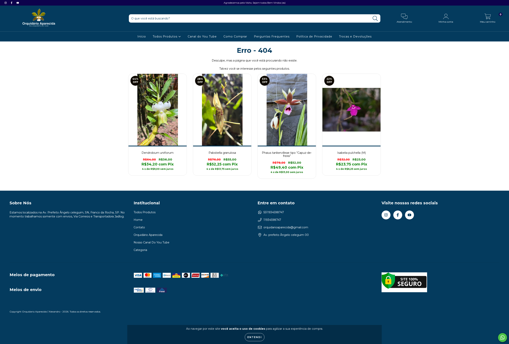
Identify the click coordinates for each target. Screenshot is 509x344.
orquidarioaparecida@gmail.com (285, 227)
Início (141, 36)
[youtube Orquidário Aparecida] (17, 3)
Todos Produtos (165, 36)
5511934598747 (273, 212)
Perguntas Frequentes (271, 36)
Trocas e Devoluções (355, 36)
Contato (139, 227)
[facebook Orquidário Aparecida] (12, 3)
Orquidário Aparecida (148, 235)
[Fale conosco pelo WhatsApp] (502, 337)
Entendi (254, 337)
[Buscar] (375, 18)
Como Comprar (235, 36)
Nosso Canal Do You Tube (151, 242)
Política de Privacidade (314, 36)
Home (138, 220)
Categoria (140, 250)
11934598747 (272, 220)
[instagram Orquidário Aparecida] (6, 3)
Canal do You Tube (202, 36)
